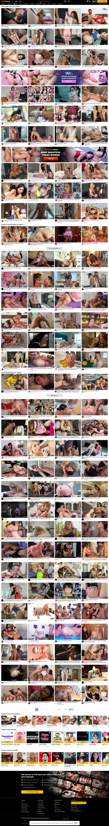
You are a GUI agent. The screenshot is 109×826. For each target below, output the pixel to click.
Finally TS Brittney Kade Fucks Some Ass (92, 199)
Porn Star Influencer (35, 640)
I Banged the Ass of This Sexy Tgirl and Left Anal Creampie (67, 703)
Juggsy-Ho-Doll (60, 244)
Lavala (58, 458)
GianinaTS (32, 67)
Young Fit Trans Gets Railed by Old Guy (12, 661)
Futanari (32, 350)
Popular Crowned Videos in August (12, 224)
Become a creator (103, 3)
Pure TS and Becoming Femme (62, 499)
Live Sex (54, 3)
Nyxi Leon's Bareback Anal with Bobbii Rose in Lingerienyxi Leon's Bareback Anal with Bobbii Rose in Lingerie (95, 662)
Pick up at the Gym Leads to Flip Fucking (92, 267)
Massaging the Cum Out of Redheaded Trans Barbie (41, 477)
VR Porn (9, 3)
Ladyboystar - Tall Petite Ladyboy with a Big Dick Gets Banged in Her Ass (68, 682)
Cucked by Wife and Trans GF (63, 349)
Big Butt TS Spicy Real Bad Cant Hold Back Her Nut (14, 579)
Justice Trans (59, 144)
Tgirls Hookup (59, 310)
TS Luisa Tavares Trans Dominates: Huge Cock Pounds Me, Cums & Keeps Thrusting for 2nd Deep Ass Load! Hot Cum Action (69, 580)
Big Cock (95, 725)
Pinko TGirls (86, 519)
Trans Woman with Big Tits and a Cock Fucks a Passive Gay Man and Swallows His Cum (68, 268)
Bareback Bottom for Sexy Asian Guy (38, 45)
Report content (57, 809)
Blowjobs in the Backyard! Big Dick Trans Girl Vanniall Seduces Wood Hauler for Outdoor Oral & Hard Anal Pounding (68, 391)
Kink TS (5, 500)
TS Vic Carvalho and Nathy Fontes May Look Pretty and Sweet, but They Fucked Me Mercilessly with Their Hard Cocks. (15, 539)
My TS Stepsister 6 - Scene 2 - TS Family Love (40, 702)
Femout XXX (67, 744)
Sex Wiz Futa (59, 663)
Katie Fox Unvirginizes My (62, 329)
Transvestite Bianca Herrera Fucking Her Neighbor (41, 329)
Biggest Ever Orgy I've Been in (37, 599)
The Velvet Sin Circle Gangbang (37, 103)
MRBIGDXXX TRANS (7, 310)
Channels (38, 3)
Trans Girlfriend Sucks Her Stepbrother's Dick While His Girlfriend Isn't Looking (42, 499)
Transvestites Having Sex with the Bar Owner (93, 180)
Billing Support (57, 804)
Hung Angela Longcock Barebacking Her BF (13, 220)
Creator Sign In (74, 807)
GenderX (85, 145)
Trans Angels (59, 540)
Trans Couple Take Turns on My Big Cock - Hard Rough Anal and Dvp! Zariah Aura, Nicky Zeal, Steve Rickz (95, 309)
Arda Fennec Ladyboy (61, 26)
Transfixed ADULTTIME (8, 290)
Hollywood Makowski (7, 418)
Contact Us (56, 802)
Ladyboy (64, 725)
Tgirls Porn (86, 703)
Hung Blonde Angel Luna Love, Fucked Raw (39, 457)
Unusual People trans (34, 540)
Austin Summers (60, 478)
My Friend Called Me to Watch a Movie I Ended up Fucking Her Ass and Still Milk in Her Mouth (15, 391)
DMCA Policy (40, 811)
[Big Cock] (100, 720)
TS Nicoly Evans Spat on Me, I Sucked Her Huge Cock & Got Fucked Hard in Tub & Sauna (68, 67)
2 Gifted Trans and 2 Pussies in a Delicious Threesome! (15, 702)
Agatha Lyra (59, 104)
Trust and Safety (41, 807)
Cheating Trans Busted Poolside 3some (92, 368)
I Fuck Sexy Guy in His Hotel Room (38, 180)
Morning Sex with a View (9, 122)
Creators (44, 3)
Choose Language (25, 811)
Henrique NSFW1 (87, 417)
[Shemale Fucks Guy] (23, 720)
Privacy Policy (41, 804)
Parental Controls (41, 813)
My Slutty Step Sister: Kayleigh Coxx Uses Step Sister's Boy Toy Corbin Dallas (15, 499)
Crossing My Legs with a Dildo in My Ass (65, 457)
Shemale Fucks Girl (52, 725)
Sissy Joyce (6, 104)
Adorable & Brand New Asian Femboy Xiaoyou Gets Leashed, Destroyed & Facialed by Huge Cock (67, 600)
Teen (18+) (4, 725)
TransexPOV (6, 200)
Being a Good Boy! (88, 416)
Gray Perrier (105, 765)
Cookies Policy (41, 805)
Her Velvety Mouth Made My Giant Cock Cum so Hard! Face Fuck (42, 289)
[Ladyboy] (69, 720)
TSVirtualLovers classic (88, 67)
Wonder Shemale (56, 744)
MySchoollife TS (33, 500)
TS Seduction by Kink (87, 350)
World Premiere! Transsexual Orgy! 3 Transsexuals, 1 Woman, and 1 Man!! (42, 417)
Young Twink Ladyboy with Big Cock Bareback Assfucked (69, 25)
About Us (56, 807)
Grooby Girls (86, 26)
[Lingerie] (39, 720)
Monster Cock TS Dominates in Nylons (38, 308)
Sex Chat (60, 3)
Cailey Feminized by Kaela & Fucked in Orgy (40, 390)
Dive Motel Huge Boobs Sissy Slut (64, 243)
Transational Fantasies (35, 559)
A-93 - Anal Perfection (8, 640)
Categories (26, 3)
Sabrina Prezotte (60, 370)
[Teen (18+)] (8, 720)
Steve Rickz (86, 311)
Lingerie (34, 725)
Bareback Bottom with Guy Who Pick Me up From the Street (14, 46)
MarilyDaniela (59, 438)
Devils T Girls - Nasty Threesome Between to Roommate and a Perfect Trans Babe (95, 580)
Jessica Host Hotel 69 (88, 349)
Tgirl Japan (17, 744)
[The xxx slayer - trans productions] (70, 758)
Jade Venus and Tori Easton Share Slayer (12, 267)
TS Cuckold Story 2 (34, 199)
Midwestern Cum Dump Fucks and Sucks (39, 436)
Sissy (78, 725)
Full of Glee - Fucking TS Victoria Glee (92, 498)
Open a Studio (74, 805)
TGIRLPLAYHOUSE (34, 370)
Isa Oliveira (86, 221)
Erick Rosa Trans (7, 393)
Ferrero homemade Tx (34, 684)
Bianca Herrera (87, 181)
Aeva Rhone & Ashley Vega (89, 702)
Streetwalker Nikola (8, 477)
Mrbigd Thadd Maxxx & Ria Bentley (11, 308)
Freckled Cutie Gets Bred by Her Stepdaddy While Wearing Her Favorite (14, 244)
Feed (49, 3)
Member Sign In (24, 804)
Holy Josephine (34, 349)
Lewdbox (6, 518)
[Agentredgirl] (95, 737)
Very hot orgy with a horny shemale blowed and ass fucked (94, 621)
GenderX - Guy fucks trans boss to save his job (13, 180)
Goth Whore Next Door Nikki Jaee (91, 599)
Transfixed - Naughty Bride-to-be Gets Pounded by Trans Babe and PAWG (15, 289)
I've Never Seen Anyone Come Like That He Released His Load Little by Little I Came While (95, 539)
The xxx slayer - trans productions (90, 200)
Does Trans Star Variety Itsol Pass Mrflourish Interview (42, 579)
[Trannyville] (32, 737)
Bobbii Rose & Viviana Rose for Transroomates (13, 349)
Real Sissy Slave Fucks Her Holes (11, 103)
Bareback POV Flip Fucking (36, 220)
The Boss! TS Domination (89, 66)
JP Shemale (86, 330)
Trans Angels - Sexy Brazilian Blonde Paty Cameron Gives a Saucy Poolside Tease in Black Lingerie (68, 539)
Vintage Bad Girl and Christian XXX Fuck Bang (40, 558)
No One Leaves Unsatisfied (62, 477)
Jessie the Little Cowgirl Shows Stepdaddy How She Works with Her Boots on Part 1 (41, 244)
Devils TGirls (86, 581)
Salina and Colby (60, 620)
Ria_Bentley (59, 290)
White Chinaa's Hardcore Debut (90, 122)
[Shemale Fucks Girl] (54, 720)
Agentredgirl (92, 744)
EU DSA (39, 809)
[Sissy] (84, 720)
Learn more (70, 823)
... (62, 709)
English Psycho (43, 765)
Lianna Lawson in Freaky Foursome (91, 436)
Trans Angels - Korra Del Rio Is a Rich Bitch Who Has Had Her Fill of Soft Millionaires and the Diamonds (15, 600)
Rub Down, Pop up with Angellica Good (38, 661)
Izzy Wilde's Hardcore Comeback (91, 25)
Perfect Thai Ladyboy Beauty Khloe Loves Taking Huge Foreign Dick (68, 200)
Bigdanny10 (33, 26)
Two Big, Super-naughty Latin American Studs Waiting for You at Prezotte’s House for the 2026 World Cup (69, 369)
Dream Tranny (42, 744)
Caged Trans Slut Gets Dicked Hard (64, 640)
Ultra (16, 3)
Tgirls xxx (32, 662)
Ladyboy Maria (86, 104)
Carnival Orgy (60, 518)
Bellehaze (59, 330)
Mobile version (24, 809)
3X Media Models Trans (8, 269)
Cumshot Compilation (61, 180)
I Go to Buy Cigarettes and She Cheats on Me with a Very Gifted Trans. (42, 682)
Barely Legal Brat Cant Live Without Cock (65, 308)
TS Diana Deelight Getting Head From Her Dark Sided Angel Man (15, 26)
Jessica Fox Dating (88, 681)
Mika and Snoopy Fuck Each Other (91, 243)
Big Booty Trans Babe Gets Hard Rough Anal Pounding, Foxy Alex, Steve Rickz (95, 478)
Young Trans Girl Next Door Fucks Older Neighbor (14, 66)
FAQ (55, 805)
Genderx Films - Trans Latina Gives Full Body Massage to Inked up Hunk (96, 144)
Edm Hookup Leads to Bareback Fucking (92, 103)
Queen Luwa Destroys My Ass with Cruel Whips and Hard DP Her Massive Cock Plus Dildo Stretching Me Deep (68, 221)
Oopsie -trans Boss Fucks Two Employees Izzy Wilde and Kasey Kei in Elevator (95, 641)
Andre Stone (59, 201)
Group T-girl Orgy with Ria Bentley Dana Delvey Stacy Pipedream (68, 289)
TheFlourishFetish (34, 580)
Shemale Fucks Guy (21, 725)
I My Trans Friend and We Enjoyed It (91, 220)
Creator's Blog (24, 807)
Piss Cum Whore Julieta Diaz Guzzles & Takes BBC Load (42, 267)
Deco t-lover (59, 68)
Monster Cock (87, 518)
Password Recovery (25, 805)
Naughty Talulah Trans (61, 350)
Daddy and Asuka (7, 245)
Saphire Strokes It (34, 620)
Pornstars (32, 3)
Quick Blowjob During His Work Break (65, 103)
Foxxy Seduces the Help (9, 436)
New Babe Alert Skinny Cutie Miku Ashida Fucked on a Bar (96, 329)
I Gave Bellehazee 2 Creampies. (90, 45)
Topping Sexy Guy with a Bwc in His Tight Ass (13, 329)
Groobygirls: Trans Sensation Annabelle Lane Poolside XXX (95, 458)
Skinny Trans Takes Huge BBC (10, 681)
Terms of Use (40, 802)
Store (20, 3)
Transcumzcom (60, 621)
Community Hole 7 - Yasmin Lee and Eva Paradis (41, 518)
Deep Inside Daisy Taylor (9, 199)
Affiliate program (74, 809)
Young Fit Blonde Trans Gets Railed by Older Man (41, 25)
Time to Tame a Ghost (61, 143)
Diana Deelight (6, 27)
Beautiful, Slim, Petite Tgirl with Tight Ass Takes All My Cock (42, 369)
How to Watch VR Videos (59, 811)
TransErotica (86, 437)
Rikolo (5, 519)
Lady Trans (59, 270)
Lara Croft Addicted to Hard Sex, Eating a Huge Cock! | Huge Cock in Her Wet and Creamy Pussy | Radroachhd (68, 662)
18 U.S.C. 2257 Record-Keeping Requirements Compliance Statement (35, 818)
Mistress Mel (80, 765)
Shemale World (87, 622)
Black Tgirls (86, 244)
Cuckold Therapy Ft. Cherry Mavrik (91, 390)
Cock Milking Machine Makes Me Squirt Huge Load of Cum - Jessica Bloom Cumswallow (68, 123)
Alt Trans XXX (6, 559)
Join (22, 802)
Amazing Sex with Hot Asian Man (10, 368)
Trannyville (29, 744)
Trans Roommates (87, 663)
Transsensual (33, 703)
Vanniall (58, 393)
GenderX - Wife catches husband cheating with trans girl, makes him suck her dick (15, 621)
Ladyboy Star (59, 684)
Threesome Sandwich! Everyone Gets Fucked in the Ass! (42, 66)
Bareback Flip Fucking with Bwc (10, 143)
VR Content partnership (76, 810)
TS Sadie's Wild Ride (88, 288)
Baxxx (32, 519)
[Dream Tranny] (45, 737)
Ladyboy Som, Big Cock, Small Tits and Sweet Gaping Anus (15, 417)
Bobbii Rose (33, 104)
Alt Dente (85, 289)
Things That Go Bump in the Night (10, 558)
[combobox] (50, 1)
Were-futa (59, 558)
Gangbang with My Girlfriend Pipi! (64, 416)
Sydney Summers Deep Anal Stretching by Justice (67, 45)
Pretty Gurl (59, 498)
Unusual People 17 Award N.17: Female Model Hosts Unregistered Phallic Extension (41, 539)
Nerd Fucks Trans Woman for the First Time (40, 143)
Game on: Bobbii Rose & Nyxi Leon (11, 457)
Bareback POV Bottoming (36, 122)
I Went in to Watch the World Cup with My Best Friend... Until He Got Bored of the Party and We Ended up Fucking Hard (69, 437)
